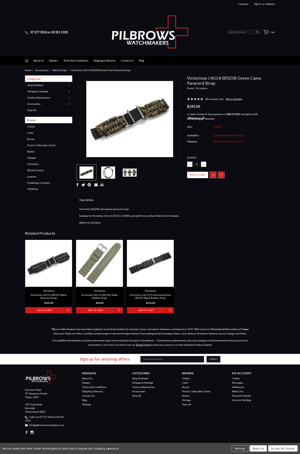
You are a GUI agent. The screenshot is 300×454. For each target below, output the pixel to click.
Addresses (238, 387)
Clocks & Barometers (38, 97)
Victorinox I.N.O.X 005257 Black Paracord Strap (49, 296)
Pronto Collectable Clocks (41, 145)
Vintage (31, 157)
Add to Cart (44, 310)
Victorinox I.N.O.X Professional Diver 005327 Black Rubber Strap (150, 296)
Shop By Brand (35, 85)
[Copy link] (108, 185)
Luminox (31, 176)
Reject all (258, 448)
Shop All (31, 110)
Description (86, 199)
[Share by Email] (96, 185)
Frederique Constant (38, 182)
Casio (30, 132)
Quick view (48, 272)
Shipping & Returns (104, 60)
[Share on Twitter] (83, 185)
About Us (38, 60)
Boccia (30, 138)
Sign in (258, 3)
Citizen (31, 126)
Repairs (53, 60)
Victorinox (33, 164)
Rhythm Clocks (35, 170)
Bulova (31, 151)
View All (32, 189)
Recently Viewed (241, 395)
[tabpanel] (48, 277)
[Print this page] (102, 185)
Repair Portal (143, 344)
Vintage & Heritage (37, 91)
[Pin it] (89, 185)
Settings (240, 448)
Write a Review (234, 99)
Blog (141, 60)
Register (270, 3)
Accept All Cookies (283, 448)
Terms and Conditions (75, 60)
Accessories (34, 103)
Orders (236, 378)
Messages (237, 382)
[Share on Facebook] (77, 185)
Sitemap (86, 404)
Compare (243, 3)
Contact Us (127, 60)
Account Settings (241, 400)
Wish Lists (237, 391)
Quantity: (192, 157)
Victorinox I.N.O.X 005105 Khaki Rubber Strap (99, 296)
